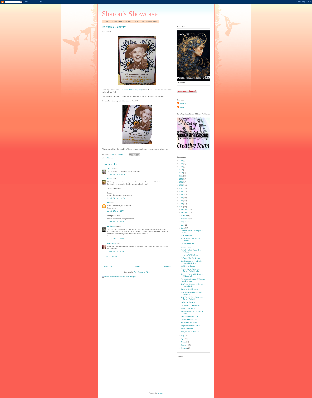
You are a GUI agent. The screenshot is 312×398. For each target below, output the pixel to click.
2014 (181, 198)
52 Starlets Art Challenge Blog (131, 90)
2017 (181, 188)
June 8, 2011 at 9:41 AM (115, 252)
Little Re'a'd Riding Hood (189, 316)
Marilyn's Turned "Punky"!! (190, 332)
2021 (181, 176)
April (183, 339)
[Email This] (130, 154)
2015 (181, 194)
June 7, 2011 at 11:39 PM (116, 198)
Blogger (160, 393)
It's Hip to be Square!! (188, 266)
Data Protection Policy (149, 21)
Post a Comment (111, 256)
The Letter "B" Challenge (189, 255)
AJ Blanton (111, 226)
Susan (109, 179)
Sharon (181, 107)
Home (106, 21)
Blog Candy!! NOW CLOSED (191, 326)
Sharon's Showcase (130, 14)
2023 (181, 170)
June (183, 228)
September (185, 219)
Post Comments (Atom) (142, 272)
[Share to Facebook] (137, 154)
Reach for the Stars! (188, 308)
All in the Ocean (186, 236)
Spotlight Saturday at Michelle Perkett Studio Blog (191, 262)
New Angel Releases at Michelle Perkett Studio (192, 285)
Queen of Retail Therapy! (189, 289)
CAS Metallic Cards (188, 244)
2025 (181, 164)
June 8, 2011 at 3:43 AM (115, 222)
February (184, 345)
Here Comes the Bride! (189, 322)
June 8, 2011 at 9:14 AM (115, 239)
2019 (181, 182)
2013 (181, 201)
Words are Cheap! (187, 329)
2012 (181, 204)
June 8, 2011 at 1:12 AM (115, 211)
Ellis (109, 203)
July (183, 225)
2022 (181, 173)
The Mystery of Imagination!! (191, 305)
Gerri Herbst (111, 243)
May (183, 336)
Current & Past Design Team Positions (125, 21)
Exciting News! (186, 247)
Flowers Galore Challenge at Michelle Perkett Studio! (190, 270)
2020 (181, 179)
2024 (181, 167)
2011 (181, 207)
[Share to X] (134, 154)
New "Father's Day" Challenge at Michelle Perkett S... (192, 298)
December (185, 209)
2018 (181, 185)
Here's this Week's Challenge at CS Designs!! (192, 275)
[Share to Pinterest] (139, 154)
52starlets (110, 158)
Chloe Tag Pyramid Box (189, 319)
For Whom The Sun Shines (190, 258)
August (184, 222)
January (184, 348)
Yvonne (110, 168)
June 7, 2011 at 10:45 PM (116, 174)
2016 (181, 191)
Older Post (167, 266)
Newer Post (108, 266)
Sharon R (182, 103)
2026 (181, 160)
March (183, 342)
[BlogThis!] (132, 154)
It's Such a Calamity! (188, 302)
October (184, 216)
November (185, 212)
